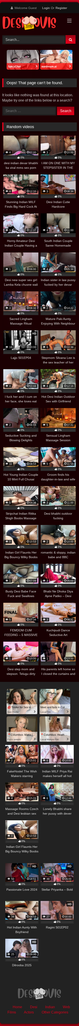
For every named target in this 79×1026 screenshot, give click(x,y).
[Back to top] (65, 1013)
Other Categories (55, 1012)
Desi (33, 1007)
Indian (50, 1007)
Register (61, 8)
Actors (29, 1012)
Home (17, 1007)
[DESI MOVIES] (32, 23)
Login (46, 8)
